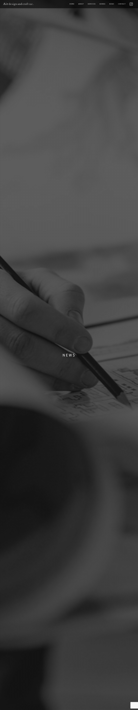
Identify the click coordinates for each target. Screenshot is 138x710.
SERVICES (92, 4)
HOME (72, 4)
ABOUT (81, 4)
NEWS (111, 4)
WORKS (102, 4)
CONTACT (122, 4)
